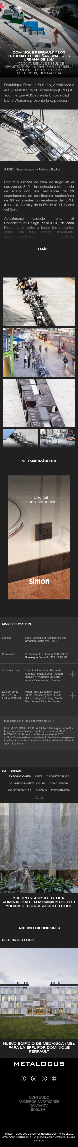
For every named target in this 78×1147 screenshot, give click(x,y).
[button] (7, 866)
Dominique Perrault (36, 657)
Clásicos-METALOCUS (27, 784)
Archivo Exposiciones (39, 928)
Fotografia (60, 790)
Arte (38, 776)
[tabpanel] (39, 867)
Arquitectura (58, 776)
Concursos (58, 784)
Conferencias (19, 790)
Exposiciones (20, 776)
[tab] (20, 776)
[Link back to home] (39, 1067)
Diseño (41, 790)
